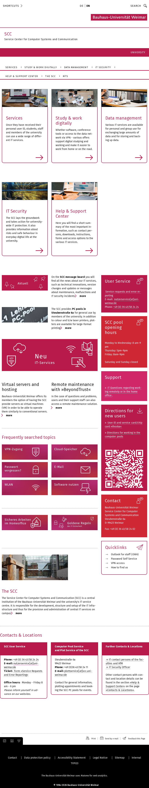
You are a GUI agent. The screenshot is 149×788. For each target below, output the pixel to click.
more (25, 157)
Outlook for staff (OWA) (125, 554)
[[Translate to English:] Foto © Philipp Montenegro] (25, 98)
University (138, 52)
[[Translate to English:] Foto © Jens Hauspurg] (74, 191)
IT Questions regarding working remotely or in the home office (123, 391)
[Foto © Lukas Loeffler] (25, 314)
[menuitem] (82, 6)
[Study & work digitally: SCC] (74, 98)
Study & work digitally (69, 121)
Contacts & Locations (21, 635)
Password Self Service (124, 558)
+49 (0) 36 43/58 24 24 (126, 307)
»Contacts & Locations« (120, 690)
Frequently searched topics (29, 437)
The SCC (9, 591)
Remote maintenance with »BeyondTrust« (72, 387)
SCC (8, 34)
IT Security (16, 211)
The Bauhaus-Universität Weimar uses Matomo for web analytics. (74, 775)
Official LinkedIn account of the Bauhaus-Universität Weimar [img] (11, 741)
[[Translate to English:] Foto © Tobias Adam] (25, 191)
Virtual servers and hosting (20, 387)
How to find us (119, 567)
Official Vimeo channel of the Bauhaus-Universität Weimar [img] (19, 741)
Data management (123, 118)
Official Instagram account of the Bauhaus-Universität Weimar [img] (4, 741)
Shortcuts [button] (11, 5)
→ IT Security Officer (118, 667)
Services (14, 118)
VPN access (118, 563)
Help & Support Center (71, 214)
